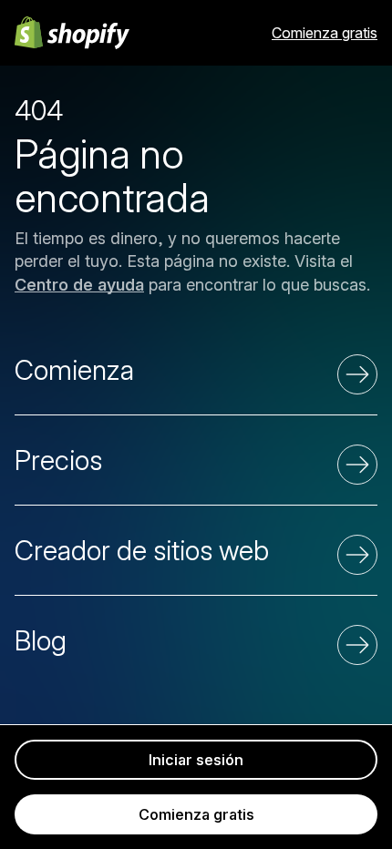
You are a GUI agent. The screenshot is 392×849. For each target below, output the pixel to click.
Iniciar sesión (196, 760)
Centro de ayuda (79, 284)
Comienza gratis (324, 33)
